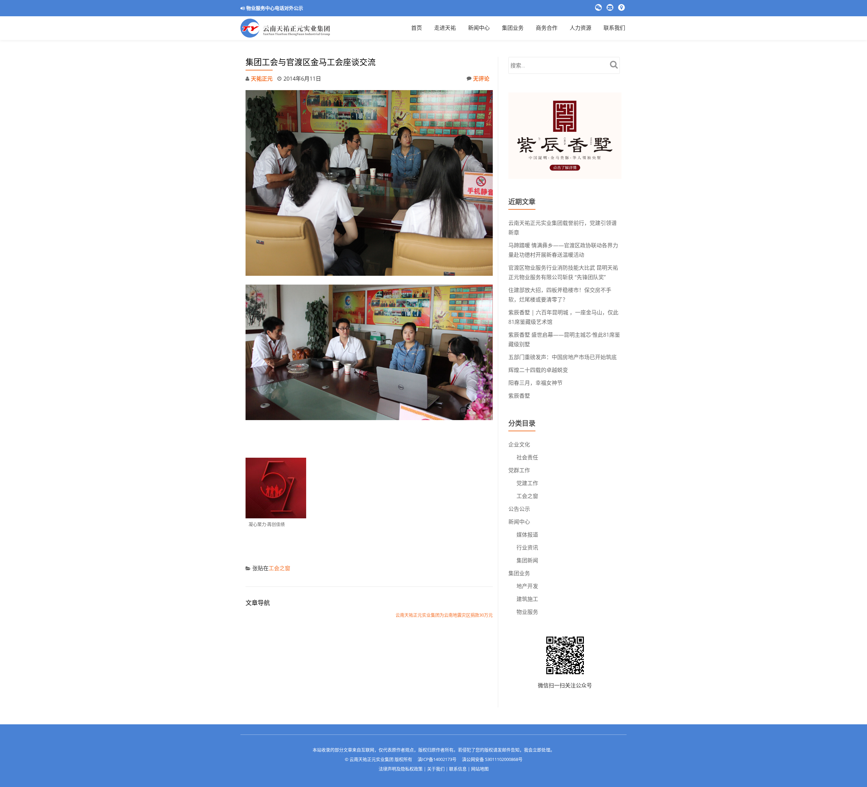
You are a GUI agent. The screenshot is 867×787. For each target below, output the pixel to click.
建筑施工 (527, 599)
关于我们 (436, 769)
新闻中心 (519, 521)
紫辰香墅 (519, 395)
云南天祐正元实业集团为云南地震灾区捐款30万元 (444, 615)
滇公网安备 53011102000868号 (492, 759)
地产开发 (527, 586)
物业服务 (527, 612)
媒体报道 (527, 534)
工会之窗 (279, 568)
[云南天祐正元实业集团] (286, 28)
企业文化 (519, 444)
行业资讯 (527, 547)
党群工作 (519, 470)
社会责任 (527, 457)
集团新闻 (527, 560)
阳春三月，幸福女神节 (535, 383)
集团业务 (519, 573)
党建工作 (527, 483)
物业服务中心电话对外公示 (274, 8)
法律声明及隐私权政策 (401, 769)
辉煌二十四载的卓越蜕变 (538, 370)
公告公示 (519, 509)
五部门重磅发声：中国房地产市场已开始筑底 (562, 357)
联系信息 (458, 769)
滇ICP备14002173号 (437, 759)
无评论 (481, 78)
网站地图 (480, 769)
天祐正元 (262, 78)
